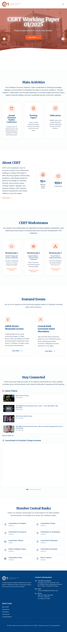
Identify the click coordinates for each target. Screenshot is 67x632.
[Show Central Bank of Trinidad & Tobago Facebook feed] (27, 489)
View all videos (6, 435)
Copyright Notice (7, 616)
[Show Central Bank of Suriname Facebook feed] (38, 489)
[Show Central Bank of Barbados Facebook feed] (34, 489)
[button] (11, 257)
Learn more (6, 198)
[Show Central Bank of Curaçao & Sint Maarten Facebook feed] (31, 489)
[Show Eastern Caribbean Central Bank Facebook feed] (36, 489)
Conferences (6, 614)
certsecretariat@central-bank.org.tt (48, 590)
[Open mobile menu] (63, 4)
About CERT (5, 607)
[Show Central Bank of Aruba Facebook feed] (29, 489)
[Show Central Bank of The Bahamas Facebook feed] (33, 489)
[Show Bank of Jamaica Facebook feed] (40, 489)
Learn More (32, 37)
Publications (5, 612)
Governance (5, 609)
